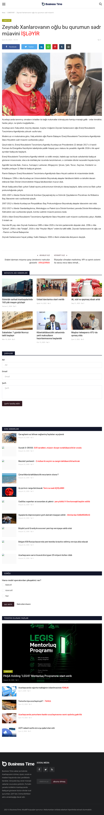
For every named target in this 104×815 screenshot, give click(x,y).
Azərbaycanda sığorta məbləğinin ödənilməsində (43, 688)
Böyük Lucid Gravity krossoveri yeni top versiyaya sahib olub (45, 528)
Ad (3, 359)
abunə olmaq (59, 781)
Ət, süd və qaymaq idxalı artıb (85, 299)
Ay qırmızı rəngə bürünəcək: (41, 488)
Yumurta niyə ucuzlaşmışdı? (34, 701)
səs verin (8, 604)
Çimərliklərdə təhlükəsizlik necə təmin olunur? (38, 475)
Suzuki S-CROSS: (50, 448)
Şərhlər (8, 353)
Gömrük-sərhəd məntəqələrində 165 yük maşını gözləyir (17, 301)
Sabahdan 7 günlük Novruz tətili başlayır (15, 334)
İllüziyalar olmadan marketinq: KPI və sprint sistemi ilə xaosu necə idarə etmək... (77, 261)
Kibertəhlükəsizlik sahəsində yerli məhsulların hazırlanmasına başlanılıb (50, 335)
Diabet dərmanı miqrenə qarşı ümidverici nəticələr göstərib (27, 261)
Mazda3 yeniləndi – (49, 461)
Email (4, 371)
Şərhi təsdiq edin (12, 403)
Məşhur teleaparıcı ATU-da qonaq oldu (84, 334)
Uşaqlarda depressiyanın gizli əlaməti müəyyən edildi (54, 515)
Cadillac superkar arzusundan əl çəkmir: (54, 501)
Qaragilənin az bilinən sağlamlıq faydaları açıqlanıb (41, 434)
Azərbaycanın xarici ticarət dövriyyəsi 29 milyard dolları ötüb (45, 555)
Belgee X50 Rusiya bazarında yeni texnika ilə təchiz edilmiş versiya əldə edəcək (53, 542)
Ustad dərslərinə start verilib (50, 299)
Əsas (3, 13)
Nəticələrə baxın (24, 604)
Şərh (4, 383)
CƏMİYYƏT (11, 13)
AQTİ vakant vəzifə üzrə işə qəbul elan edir (36, 728)
